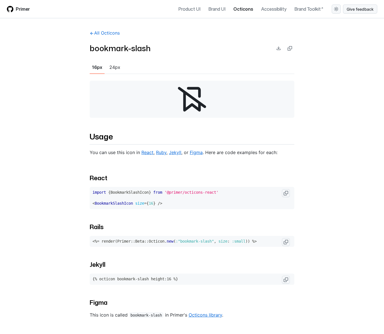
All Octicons (107, 33)
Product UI (189, 9)
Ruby (161, 152)
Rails (96, 226)
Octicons (243, 9)
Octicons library (205, 315)
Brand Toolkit (307, 9)
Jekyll (175, 152)
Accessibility (273, 9)
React (147, 152)
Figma (196, 152)
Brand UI (216, 9)
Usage (101, 136)
